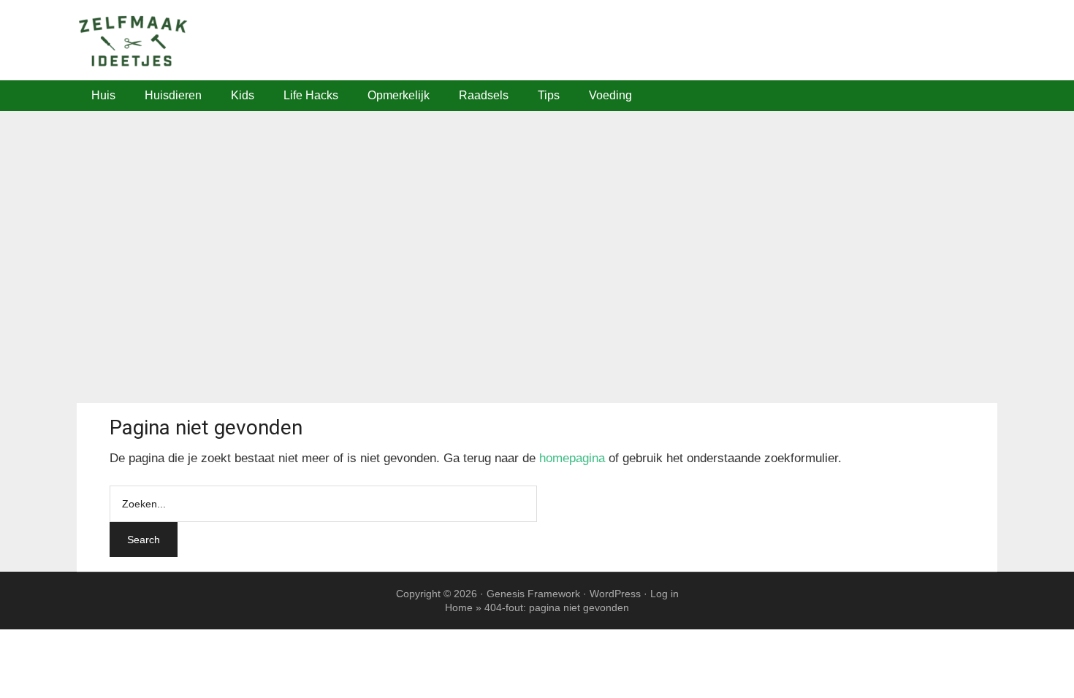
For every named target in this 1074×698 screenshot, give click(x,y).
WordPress (615, 593)
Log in (664, 593)
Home (459, 607)
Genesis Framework (533, 593)
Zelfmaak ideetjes (537, 40)
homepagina (572, 458)
